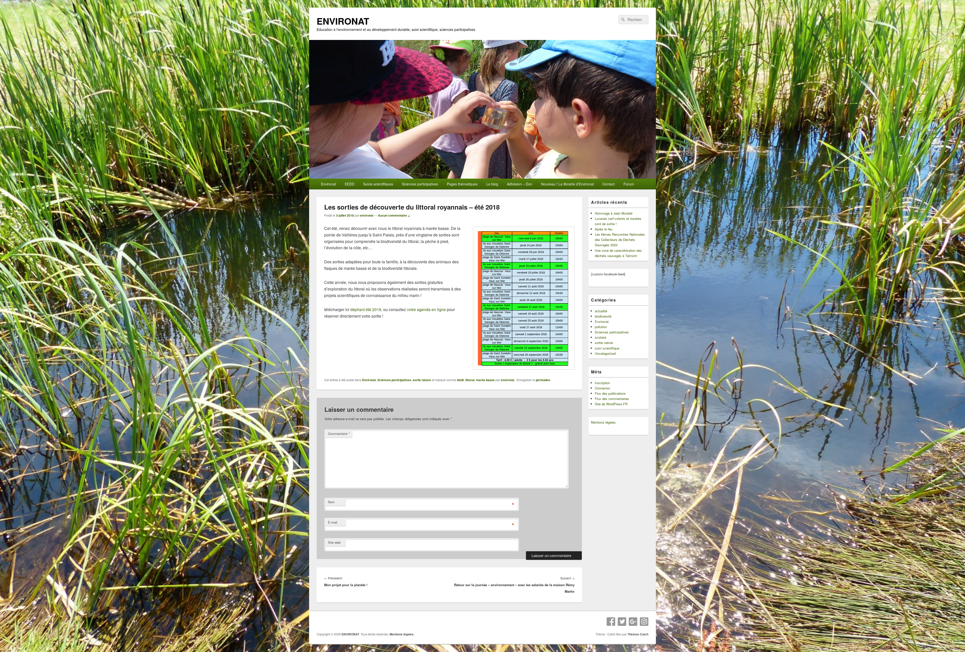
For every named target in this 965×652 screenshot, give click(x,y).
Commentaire (339, 433)
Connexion (602, 388)
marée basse (485, 380)
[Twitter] (622, 621)
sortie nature (422, 380)
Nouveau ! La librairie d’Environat (567, 183)
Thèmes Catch (638, 634)
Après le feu (603, 229)
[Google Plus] (633, 621)
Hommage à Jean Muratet (614, 213)
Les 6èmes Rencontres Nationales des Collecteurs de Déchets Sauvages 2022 (620, 239)
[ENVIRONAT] (482, 177)
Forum (628, 183)
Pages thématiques (462, 183)
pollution (601, 326)
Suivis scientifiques (378, 183)
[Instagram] (644, 621)
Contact (608, 183)
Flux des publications (610, 393)
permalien (543, 380)
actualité (601, 311)
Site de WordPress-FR (611, 404)
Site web (334, 542)
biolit (460, 380)
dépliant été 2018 (365, 309)
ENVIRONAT (343, 20)
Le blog (492, 183)
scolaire (600, 337)
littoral (469, 380)
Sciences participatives (420, 183)
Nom (331, 501)
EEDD (349, 183)
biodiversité (603, 316)
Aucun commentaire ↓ (394, 215)
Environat (328, 183)
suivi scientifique (607, 348)
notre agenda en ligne (426, 309)
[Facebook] (611, 621)
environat (366, 215)
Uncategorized (605, 353)
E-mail (332, 522)
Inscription (602, 382)
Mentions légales (603, 422)
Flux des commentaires (612, 398)
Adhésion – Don (519, 183)
